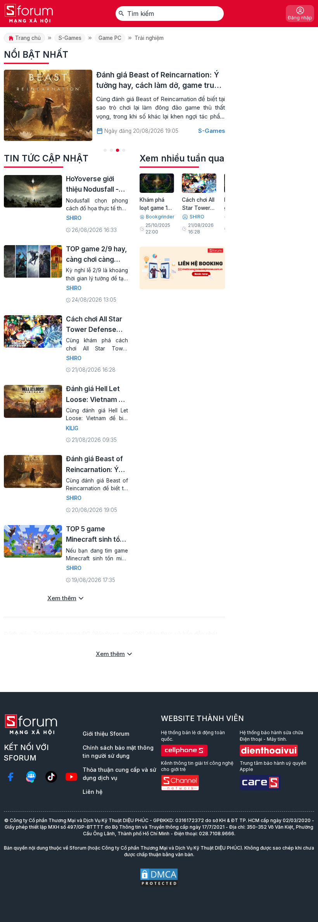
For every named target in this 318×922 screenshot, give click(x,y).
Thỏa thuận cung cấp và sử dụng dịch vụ (119, 773)
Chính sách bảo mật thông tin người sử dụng (118, 751)
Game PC (110, 38)
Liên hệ (92, 791)
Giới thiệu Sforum (106, 733)
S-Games (69, 38)
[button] (105, 150)
